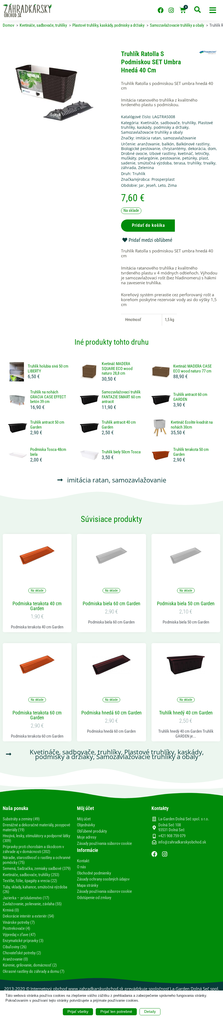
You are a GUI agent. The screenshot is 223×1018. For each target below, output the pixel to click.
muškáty (128, 158)
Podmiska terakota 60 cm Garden (37, 715)
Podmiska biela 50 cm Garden (186, 603)
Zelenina (146, 167)
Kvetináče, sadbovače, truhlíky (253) (31, 874)
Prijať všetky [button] (77, 1011)
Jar (141, 185)
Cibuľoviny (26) (15, 946)
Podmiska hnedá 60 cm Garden (111, 712)
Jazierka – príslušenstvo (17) (26, 897)
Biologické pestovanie (140, 148)
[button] (213, 10)
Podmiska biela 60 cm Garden (111, 603)
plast (203, 158)
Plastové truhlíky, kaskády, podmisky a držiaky (167, 125)
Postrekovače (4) (16, 928)
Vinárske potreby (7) (19, 922)
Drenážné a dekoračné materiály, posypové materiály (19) (36, 827)
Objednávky (86, 825)
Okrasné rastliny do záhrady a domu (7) (33, 971)
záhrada (128, 167)
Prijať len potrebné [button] (116, 1011)
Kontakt (83, 860)
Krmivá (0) (11, 910)
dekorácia (197, 148)
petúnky (189, 158)
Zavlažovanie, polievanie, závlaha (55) (32, 903)
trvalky (209, 163)
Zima (172, 185)
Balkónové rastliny (192, 143)
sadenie (128, 163)
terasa (179, 163)
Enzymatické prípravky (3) (23, 940)
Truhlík (138, 173)
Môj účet (84, 819)
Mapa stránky (87, 885)
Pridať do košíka (148, 225)
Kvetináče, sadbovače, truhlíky (168, 122)
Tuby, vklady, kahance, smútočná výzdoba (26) (35, 889)
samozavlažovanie (179, 137)
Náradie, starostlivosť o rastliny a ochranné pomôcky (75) (36, 860)
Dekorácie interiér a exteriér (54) (28, 916)
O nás (81, 866)
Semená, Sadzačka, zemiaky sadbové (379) (37, 868)
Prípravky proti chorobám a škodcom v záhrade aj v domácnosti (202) (33, 849)
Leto (162, 185)
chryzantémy (174, 148)
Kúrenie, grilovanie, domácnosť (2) (30, 965)
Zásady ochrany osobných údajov (103, 879)
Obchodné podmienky (94, 873)
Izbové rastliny (162, 153)
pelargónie (148, 158)
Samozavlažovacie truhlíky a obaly (152, 132)
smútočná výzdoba (155, 163)
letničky (202, 153)
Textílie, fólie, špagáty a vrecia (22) (30, 880)
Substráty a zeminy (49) (21, 819)
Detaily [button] (150, 1011)
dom (212, 148)
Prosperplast (163, 179)
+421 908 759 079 (171, 835)
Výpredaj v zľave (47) (19, 934)
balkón (168, 143)
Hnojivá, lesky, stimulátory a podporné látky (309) (36, 838)
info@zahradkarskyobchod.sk (182, 842)
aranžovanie (148, 143)
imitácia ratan (148, 137)
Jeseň (151, 185)
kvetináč (185, 153)
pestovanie (170, 158)
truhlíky (194, 163)
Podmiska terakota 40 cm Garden (37, 606)
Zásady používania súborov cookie (104, 843)
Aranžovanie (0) (15, 959)
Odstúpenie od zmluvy (94, 897)
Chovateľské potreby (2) (22, 952)
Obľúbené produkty (92, 831)
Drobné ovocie (134, 153)
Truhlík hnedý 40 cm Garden (186, 712)
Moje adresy (86, 837)
